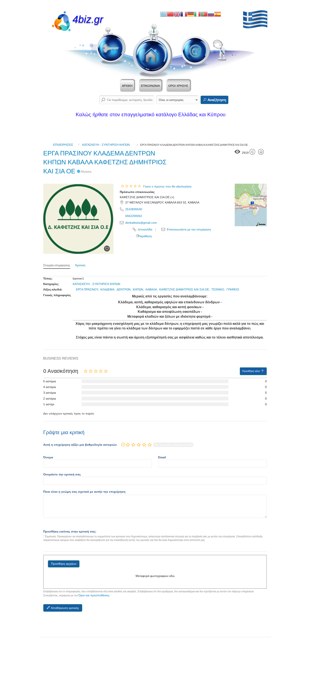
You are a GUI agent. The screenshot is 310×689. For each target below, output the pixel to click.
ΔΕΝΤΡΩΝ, (124, 289)
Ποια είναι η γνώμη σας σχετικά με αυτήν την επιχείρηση (84, 491)
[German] (190, 13)
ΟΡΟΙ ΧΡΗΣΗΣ (178, 85)
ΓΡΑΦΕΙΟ (232, 289)
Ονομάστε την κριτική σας (62, 474)
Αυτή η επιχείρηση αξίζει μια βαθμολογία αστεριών (80, 444)
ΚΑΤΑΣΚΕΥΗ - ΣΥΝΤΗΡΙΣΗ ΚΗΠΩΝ (106, 144)
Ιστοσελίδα (144, 229)
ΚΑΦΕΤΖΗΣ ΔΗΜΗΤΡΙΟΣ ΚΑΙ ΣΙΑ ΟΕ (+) (147, 197)
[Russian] (211, 13)
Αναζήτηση (216, 100)
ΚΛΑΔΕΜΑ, (108, 289)
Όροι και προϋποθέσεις (93, 595)
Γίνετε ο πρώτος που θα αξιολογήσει (167, 186)
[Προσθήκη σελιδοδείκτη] (107, 249)
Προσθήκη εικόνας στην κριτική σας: (69, 531)
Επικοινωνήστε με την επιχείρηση (188, 229)
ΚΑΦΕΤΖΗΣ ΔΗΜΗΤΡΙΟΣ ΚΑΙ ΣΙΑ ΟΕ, (185, 289)
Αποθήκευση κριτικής (64, 608)
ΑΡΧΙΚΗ (127, 85)
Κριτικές (80, 265)
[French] (184, 13)
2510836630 (133, 209)
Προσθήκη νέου (251, 371)
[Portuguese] (204, 13)
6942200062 (133, 216)
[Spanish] (217, 13)
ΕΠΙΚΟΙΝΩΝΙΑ (150, 85)
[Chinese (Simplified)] (170, 13)
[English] (177, 13)
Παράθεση (144, 236)
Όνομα (48, 457)
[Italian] (197, 13)
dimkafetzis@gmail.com (141, 222)
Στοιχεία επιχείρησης (56, 265)
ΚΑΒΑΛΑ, (152, 289)
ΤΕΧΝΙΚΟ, (218, 289)
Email (162, 457)
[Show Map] (251, 204)
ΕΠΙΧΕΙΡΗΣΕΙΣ (63, 144)
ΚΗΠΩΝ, (139, 289)
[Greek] (163, 13)
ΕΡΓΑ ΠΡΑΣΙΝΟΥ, (88, 289)
